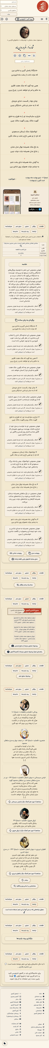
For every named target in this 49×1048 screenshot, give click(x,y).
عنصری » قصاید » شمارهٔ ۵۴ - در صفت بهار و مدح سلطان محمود (24, 742)
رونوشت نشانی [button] (17, 553)
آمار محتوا (39, 1035)
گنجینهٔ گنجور (15, 1005)
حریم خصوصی (14, 1035)
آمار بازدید (16, 1026)
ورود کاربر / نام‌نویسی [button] (25, 19)
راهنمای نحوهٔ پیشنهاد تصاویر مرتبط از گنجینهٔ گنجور (26, 652)
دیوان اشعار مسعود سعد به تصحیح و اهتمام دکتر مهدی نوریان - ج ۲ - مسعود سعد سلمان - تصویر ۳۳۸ (24, 629)
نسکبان (16, 1019)
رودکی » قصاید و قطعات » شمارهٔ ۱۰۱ (24, 712)
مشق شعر (18, 227)
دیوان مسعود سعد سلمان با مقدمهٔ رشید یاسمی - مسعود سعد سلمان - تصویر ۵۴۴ (24, 638)
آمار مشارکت (15, 1024)
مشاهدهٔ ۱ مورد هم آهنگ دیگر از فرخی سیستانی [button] (26, 802)
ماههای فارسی (13, 40)
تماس (17, 1032)
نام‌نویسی (15, 973)
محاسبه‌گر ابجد (14, 1008)
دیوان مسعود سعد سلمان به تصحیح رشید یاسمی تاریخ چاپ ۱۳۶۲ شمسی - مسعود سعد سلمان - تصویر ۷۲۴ (24, 620)
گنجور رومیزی (15, 996)
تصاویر (27, 227)
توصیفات (23, 40)
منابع (17, 1029)
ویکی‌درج (20, 253)
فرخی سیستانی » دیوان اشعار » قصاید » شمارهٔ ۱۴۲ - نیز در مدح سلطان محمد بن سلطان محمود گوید (24, 779)
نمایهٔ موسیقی (38, 1005)
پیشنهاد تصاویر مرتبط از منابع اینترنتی (26, 646)
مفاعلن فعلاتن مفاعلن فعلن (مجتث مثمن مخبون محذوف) (21, 243)
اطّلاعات (41, 227)
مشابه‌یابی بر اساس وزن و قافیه (26, 886)
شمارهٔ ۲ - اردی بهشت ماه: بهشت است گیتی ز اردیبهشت (37, 179)
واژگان (34, 227)
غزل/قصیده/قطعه (21, 249)
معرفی (40, 1024)
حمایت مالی (38, 1033)
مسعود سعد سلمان (35, 40)
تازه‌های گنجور (38, 1013)
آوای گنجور (15, 1011)
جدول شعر (38, 999)
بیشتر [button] (26, 880)
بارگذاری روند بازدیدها (24, 938)
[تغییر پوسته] (4, 1043)
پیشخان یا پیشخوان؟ (12, 1016)
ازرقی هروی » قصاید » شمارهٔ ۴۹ (24, 820)
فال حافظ (39, 1002)
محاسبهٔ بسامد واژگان (26, 585)
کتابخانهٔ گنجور (14, 1002)
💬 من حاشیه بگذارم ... (18, 965)
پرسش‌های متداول (36, 1027)
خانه (40, 994)
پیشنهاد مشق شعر (24, 676)
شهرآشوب (11, 179)
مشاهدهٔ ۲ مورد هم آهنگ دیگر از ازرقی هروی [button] (26, 830)
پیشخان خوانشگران (13, 1013)
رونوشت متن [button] (35, 553)
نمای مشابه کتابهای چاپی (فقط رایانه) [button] (26, 559)
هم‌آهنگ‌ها (8, 227)
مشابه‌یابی (39, 1011)
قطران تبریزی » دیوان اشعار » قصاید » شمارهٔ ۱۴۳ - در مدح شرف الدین (24, 851)
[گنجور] (42, 6)
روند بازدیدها (25, 231)
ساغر (17, 999)
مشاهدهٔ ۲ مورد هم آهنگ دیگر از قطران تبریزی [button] (26, 873)
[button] (46, 19)
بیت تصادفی (38, 996)
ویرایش (20, 312)
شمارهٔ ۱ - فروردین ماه (25, 47)
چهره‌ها (39, 1030)
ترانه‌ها (34, 231)
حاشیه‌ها (15, 231)
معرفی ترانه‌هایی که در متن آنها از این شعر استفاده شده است (24, 910)
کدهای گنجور (15, 994)
